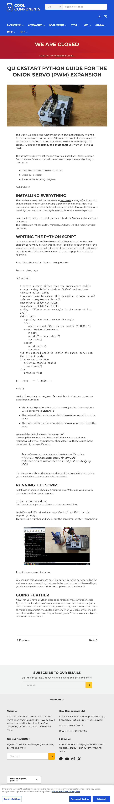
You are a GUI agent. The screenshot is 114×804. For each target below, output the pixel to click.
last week (79, 138)
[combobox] (76, 7)
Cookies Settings (12, 799)
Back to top (55, 699)
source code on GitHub (54, 476)
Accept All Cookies (80, 799)
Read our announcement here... (57, 55)
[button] (106, 17)
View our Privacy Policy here (66, 791)
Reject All (101, 799)
